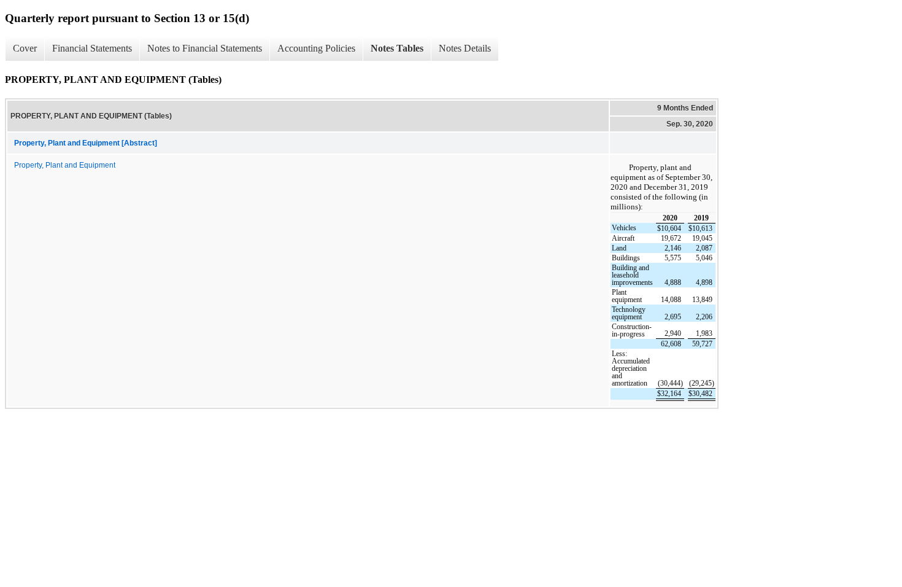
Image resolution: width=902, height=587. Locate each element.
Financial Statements (92, 48)
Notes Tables (397, 48)
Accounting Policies (316, 48)
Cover (25, 48)
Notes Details (465, 48)
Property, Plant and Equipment (64, 165)
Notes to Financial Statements (204, 48)
